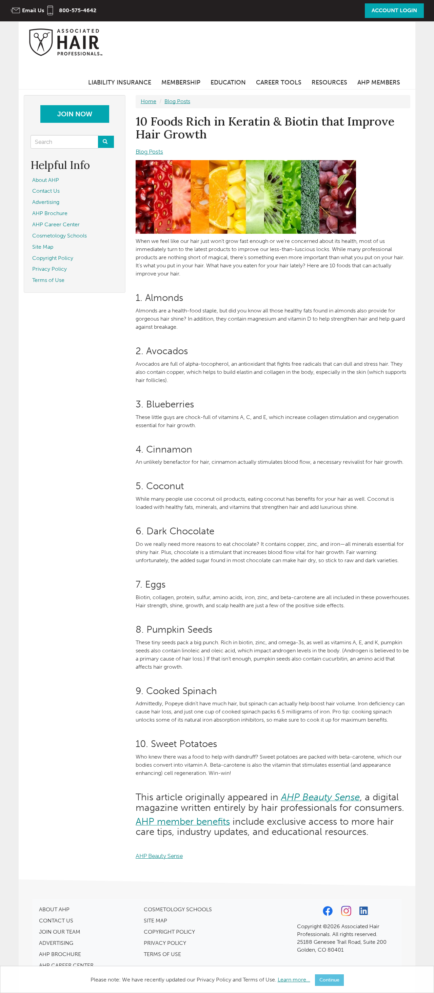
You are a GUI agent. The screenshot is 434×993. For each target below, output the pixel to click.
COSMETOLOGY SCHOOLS (178, 909)
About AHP (45, 180)
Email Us (33, 10)
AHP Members (378, 82)
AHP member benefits (183, 821)
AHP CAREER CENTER (66, 965)
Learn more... (294, 979)
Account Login (394, 10)
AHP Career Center (56, 224)
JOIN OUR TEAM (59, 932)
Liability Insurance (119, 82)
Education (228, 82)
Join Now (74, 114)
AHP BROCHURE (60, 954)
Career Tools (278, 82)
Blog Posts (177, 101)
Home (148, 101)
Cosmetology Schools (59, 235)
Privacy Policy (49, 269)
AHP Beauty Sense (159, 856)
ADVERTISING (56, 943)
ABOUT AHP (54, 909)
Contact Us (46, 191)
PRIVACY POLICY (165, 943)
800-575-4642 (77, 10)
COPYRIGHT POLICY (169, 932)
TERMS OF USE (162, 954)
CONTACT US (56, 920)
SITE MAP (155, 920)
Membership (180, 82)
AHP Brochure (49, 213)
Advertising (45, 202)
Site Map (42, 247)
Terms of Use (48, 280)
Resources (329, 82)
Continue (329, 980)
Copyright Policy (52, 258)
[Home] (68, 41)
